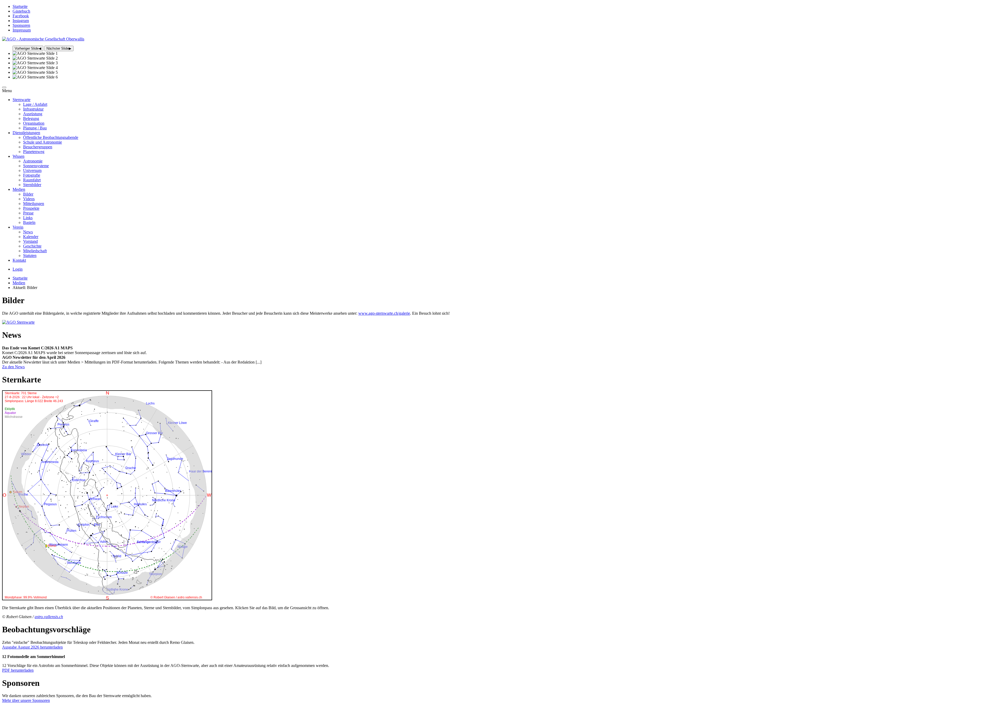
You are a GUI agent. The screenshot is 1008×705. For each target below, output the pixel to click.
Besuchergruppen (37, 147)
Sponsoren (21, 25)
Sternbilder (32, 184)
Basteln (29, 222)
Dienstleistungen (26, 132)
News (28, 232)
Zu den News (13, 367)
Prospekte (31, 208)
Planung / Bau (35, 128)
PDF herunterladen (18, 670)
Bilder (28, 194)
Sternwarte (21, 99)
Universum (32, 170)
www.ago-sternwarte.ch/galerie (384, 313)
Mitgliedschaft (35, 251)
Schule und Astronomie (42, 142)
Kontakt (19, 260)
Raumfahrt (32, 180)
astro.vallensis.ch (49, 616)
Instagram (21, 20)
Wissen (18, 156)
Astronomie (33, 161)
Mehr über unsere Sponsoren (26, 700)
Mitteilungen (33, 203)
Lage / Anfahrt (35, 104)
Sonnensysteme (36, 166)
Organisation (33, 123)
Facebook (21, 16)
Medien (19, 189)
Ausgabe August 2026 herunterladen (32, 647)
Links (28, 217)
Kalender (30, 236)
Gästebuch (21, 11)
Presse (28, 213)
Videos (29, 199)
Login (18, 269)
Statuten (29, 255)
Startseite (20, 6)
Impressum (22, 30)
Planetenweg (33, 151)
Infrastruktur (33, 109)
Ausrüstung (32, 114)
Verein (18, 227)
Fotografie (31, 175)
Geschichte (32, 246)
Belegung (31, 118)
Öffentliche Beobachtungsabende (50, 137)
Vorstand (30, 241)
